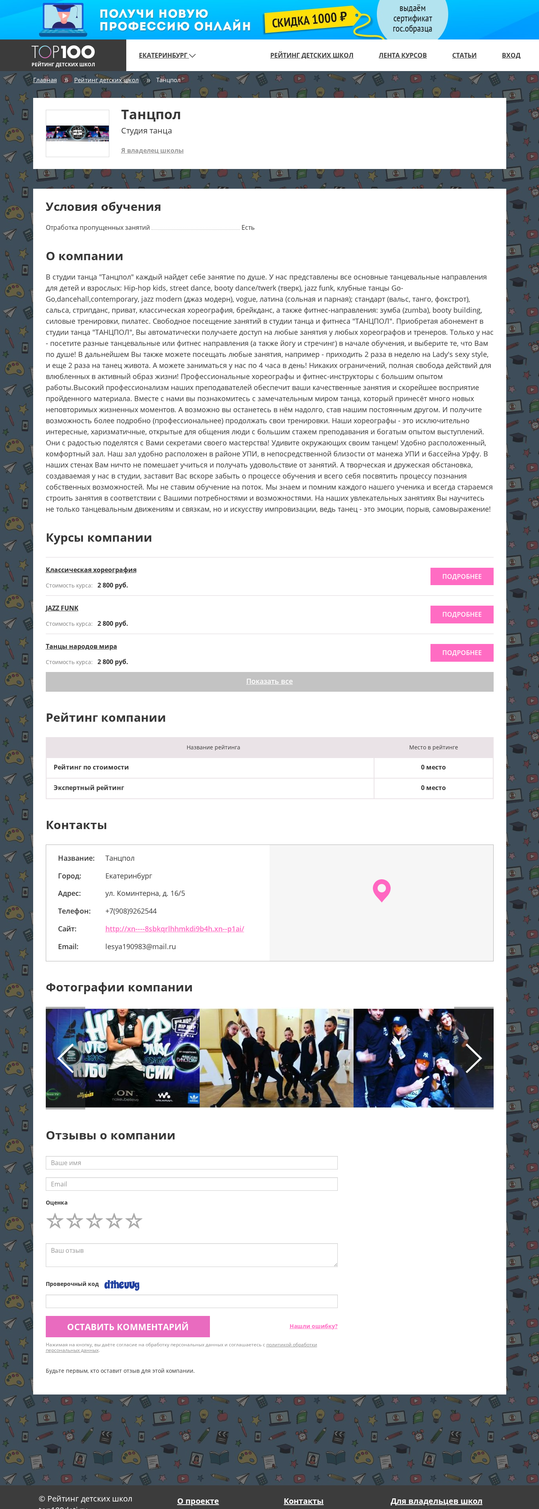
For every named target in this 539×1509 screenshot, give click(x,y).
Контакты (304, 1501)
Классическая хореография (91, 569)
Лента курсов (403, 55)
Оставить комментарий (128, 1327)
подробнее (462, 576)
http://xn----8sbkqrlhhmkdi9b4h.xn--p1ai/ (174, 928)
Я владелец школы (152, 150)
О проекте (198, 1501)
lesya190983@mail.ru (140, 946)
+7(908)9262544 (131, 911)
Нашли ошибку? (314, 1326)
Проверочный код (72, 1284)
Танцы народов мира (81, 646)
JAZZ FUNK (62, 608)
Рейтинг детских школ (312, 55)
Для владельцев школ (437, 1501)
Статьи (464, 55)
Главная (45, 80)
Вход (511, 55)
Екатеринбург (164, 55)
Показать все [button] (269, 681)
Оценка (56, 1202)
